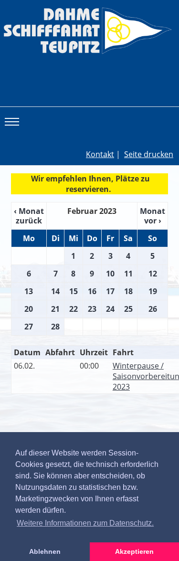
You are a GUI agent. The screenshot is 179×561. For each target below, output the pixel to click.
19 (152, 291)
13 (28, 291)
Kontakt (100, 154)
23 (92, 309)
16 (92, 291)
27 (28, 326)
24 (110, 309)
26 (152, 309)
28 (55, 326)
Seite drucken (148, 154)
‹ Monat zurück (29, 215)
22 (73, 309)
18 (128, 291)
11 (128, 273)
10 (110, 273)
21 (55, 309)
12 (152, 273)
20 (28, 309)
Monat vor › (152, 215)
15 (73, 291)
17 (110, 291)
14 (55, 291)
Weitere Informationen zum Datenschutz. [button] (85, 523)
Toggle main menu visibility (13, 121)
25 (128, 309)
